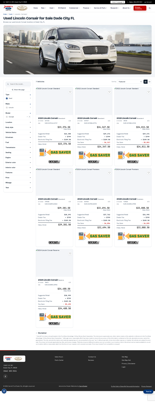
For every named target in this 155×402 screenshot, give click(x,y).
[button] (54, 152)
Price (7, 178)
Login (123, 367)
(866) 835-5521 (10, 371)
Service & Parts (100, 8)
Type (7, 95)
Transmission (10, 147)
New (43, 8)
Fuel (7, 142)
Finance (87, 8)
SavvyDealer (83, 386)
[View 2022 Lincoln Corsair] (93, 101)
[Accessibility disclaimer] (4, 391)
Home (36, 8)
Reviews (91, 360)
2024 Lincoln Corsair (90, 199)
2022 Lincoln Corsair (90, 118)
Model (8, 113)
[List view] (150, 82)
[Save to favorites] (70, 92)
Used (52, 8)
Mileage (8, 183)
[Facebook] (5, 376)
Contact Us (92, 357)
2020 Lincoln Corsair (51, 118)
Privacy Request (146, 386)
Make (8, 104)
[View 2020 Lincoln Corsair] (54, 101)
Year (7, 188)
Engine (8, 157)
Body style (9, 127)
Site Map (125, 357)
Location (9, 122)
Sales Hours (59, 357)
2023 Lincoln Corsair (51, 199)
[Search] (8, 84)
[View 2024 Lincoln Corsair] (93, 182)
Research (115, 8)
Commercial (74, 8)
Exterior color (11, 162)
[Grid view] (146, 82)
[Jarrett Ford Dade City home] (16, 8)
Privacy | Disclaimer (128, 363)
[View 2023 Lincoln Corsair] (54, 182)
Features (9, 173)
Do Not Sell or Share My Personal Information (125, 386)
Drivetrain (9, 137)
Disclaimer (42, 333)
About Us (127, 8)
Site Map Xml (126, 360)
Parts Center (59, 360)
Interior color (10, 167)
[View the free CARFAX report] (54, 162)
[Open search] (150, 8)
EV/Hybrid (62, 8)
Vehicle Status (11, 132)
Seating (8, 152)
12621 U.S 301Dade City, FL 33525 (10, 366)
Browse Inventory (138, 8)
